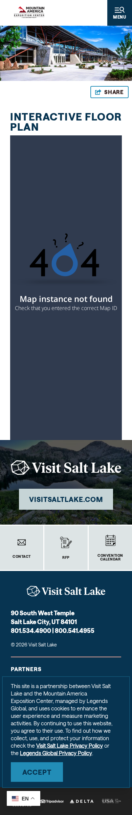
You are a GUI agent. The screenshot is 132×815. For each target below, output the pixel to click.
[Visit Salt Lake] (66, 591)
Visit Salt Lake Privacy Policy (69, 745)
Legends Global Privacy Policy (56, 753)
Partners (26, 669)
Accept (36, 772)
